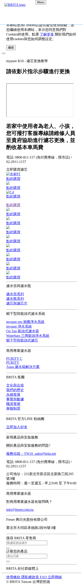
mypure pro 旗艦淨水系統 (25, 322)
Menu (40, 2)
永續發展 (13, 394)
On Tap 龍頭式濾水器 (22, 331)
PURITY (12, 362)
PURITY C (14, 358)
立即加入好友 (16, 427)
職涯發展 (13, 404)
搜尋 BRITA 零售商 (21, 538)
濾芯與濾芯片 (16, 303)
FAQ (44, 577)
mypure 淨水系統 (19, 326)
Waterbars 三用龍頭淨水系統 (27, 336)
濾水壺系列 (15, 294)
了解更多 (47, 34)
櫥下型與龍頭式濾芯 (22, 340)
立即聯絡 (55, 577)
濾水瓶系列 (15, 298)
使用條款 (13, 577)
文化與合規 (15, 385)
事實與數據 (15, 399)
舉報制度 (13, 408)
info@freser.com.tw (20, 509)
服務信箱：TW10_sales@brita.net (31, 453)
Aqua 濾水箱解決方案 (23, 367)
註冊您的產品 (16, 551)
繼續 (11, 47)
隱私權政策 (30, 577)
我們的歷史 (15, 390)
